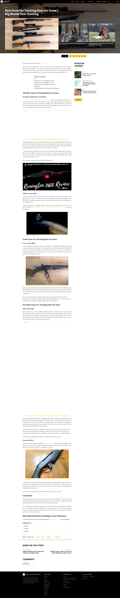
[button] (109, 1)
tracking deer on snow (55, 519)
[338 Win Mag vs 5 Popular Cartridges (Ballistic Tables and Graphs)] (77, 83)
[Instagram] (90, 576)
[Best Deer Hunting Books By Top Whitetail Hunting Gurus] (77, 92)
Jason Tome (43, 63)
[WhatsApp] (79, 56)
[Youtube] (83, 578)
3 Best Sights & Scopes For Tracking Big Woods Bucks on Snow (48, 207)
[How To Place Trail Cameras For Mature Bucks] (77, 74)
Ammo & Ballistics (87, 80)
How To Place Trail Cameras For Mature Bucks (89, 74)
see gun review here (49, 443)
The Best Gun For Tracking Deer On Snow (44, 80)
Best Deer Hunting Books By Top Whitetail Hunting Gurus (89, 91)
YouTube (26, 526)
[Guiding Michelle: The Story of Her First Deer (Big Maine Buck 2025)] (102, 33)
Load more (78, 99)
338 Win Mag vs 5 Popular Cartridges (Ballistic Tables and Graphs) (89, 84)
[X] (73, 56)
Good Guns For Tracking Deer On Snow (43, 82)
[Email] (82, 56)
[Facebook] (70, 56)
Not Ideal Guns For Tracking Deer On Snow (44, 84)
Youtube (86, 578)
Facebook (26, 528)
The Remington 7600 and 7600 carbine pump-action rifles (37, 100)
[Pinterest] (76, 56)
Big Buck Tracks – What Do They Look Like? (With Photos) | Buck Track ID (61, 552)
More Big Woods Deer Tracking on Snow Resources (46, 88)
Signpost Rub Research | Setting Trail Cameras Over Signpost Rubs (33, 552)
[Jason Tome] (24, 537)
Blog (6, 7)
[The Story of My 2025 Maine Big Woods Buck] (75, 33)
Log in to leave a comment (28, 565)
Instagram (26, 531)
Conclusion (37, 86)
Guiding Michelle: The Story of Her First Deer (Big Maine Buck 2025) (101, 44)
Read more (65, 45)
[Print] (85, 56)
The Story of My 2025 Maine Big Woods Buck (74, 43)
